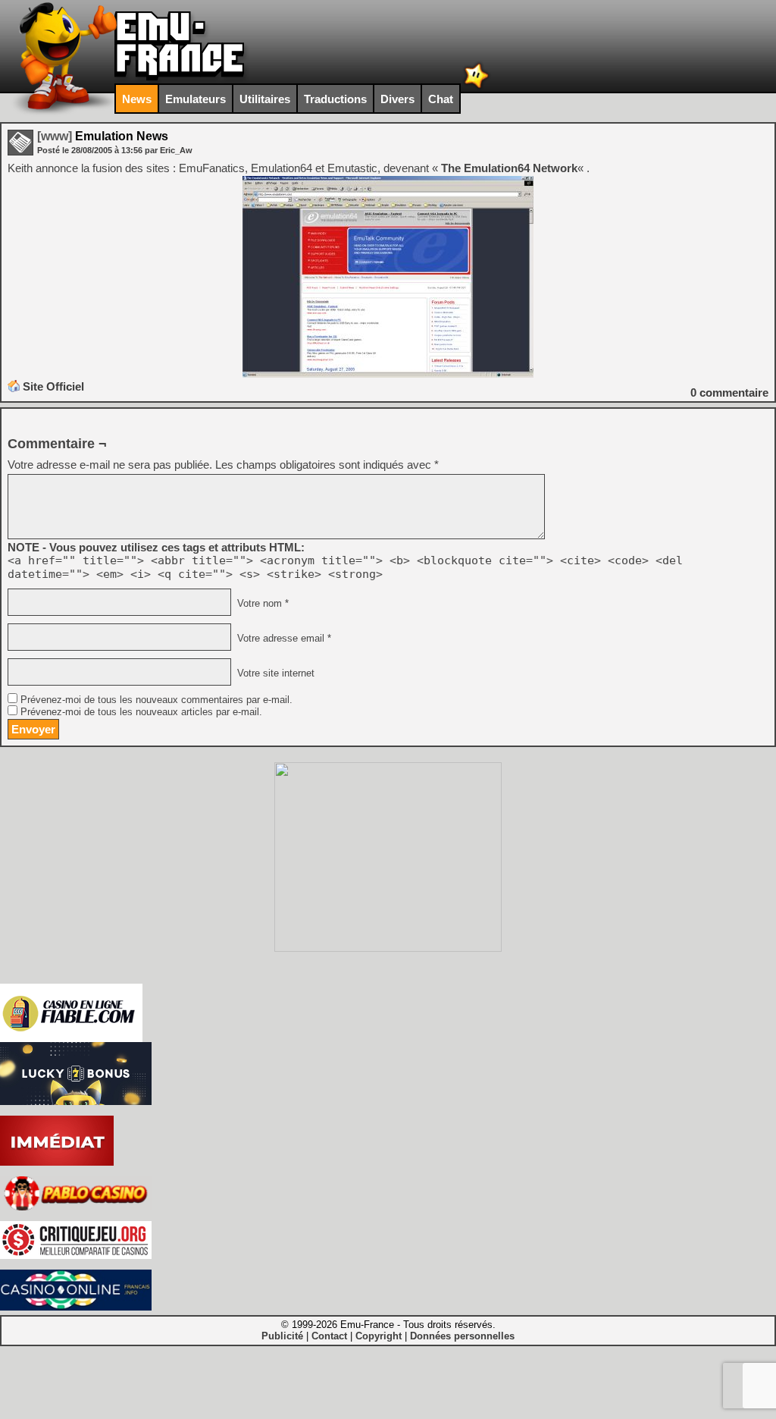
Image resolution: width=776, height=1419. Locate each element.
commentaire (729, 392)
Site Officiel (53, 386)
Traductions (335, 99)
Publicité (282, 1336)
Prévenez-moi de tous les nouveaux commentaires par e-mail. (156, 700)
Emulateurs (195, 99)
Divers (397, 99)
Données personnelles (462, 1336)
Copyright (378, 1336)
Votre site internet (274, 673)
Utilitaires (264, 99)
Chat (440, 99)
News (137, 99)
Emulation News (102, 136)
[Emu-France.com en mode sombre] (477, 86)
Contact (329, 1336)
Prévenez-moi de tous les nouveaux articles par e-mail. (141, 712)
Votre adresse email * (282, 638)
